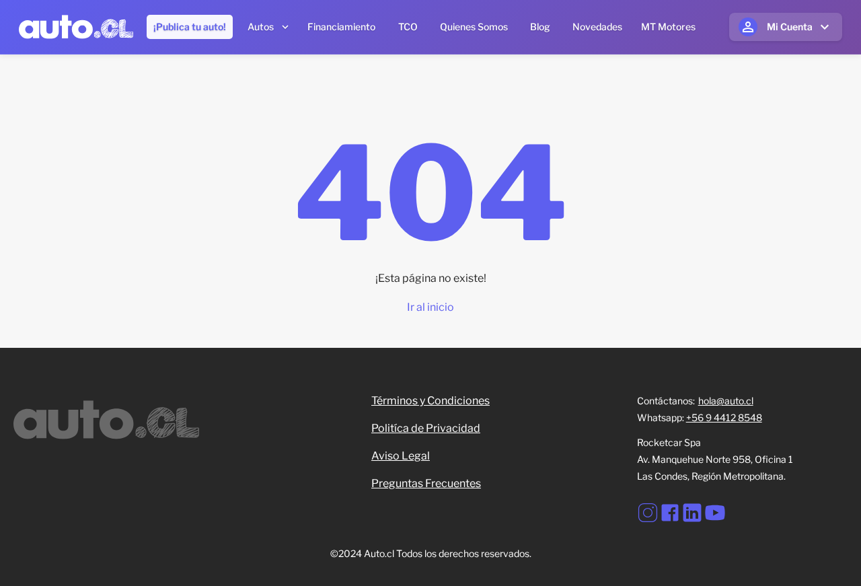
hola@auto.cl (725, 400)
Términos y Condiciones (430, 400)
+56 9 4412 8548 (724, 417)
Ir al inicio (430, 307)
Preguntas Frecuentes (426, 483)
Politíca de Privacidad (425, 428)
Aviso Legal (400, 455)
